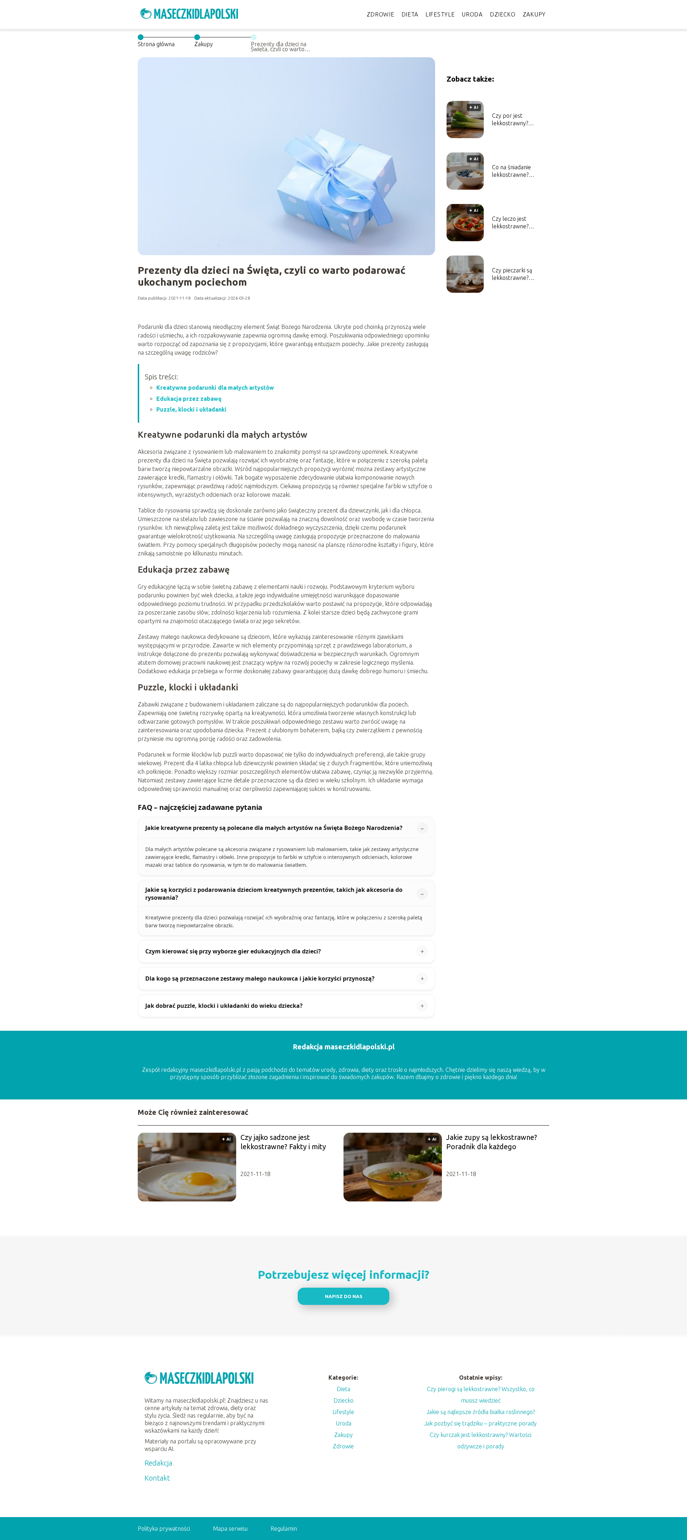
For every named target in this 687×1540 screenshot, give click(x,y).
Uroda (472, 14)
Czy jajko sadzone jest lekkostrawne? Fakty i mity (283, 1142)
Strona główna (156, 44)
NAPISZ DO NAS (343, 1296)
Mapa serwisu (230, 1528)
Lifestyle (439, 14)
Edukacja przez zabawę (188, 398)
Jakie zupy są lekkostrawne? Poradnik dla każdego (491, 1142)
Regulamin (284, 1528)
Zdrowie (380, 14)
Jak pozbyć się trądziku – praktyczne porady (480, 1423)
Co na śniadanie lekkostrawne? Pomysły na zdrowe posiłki (517, 171)
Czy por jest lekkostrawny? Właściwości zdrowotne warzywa (518, 119)
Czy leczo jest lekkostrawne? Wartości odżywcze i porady (517, 222)
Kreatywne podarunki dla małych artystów (215, 387)
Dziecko (503, 14)
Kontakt (157, 1478)
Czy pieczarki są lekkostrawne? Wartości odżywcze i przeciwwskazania (517, 274)
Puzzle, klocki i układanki (191, 409)
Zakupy (534, 14)
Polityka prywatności (164, 1528)
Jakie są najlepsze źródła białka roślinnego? (481, 1412)
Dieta (410, 14)
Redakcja (158, 1463)
